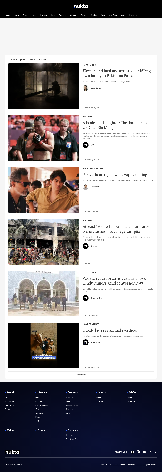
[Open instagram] (138, 452)
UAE (34, 15)
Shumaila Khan (97, 298)
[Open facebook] (132, 452)
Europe (8, 409)
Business (62, 15)
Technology (131, 401)
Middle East (9, 401)
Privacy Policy (10, 465)
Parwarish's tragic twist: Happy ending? (116, 174)
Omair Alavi (95, 187)
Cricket (99, 397)
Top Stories (89, 65)
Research (70, 409)
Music (37, 417)
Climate (130, 397)
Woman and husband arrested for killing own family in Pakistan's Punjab (117, 73)
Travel (37, 409)
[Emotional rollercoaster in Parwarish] (43, 190)
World (103, 15)
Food (37, 397)
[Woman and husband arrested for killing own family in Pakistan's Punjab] (43, 86)
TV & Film (39, 421)
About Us (69, 435)
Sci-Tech (113, 15)
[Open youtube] (144, 452)
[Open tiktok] (149, 452)
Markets (69, 413)
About (19, 465)
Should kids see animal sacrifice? (110, 330)
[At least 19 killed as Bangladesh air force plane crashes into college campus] (43, 241)
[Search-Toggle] (12, 6)
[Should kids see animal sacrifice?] (43, 345)
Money (69, 401)
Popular (26, 15)
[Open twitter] (155, 452)
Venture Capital (72, 405)
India (53, 15)
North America (10, 405)
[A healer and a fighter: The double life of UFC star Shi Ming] (43, 138)
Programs (133, 15)
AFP (92, 145)
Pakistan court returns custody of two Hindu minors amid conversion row (114, 281)
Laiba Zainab (96, 88)
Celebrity (39, 413)
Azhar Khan (95, 342)
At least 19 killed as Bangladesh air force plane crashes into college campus (116, 229)
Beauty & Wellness (42, 405)
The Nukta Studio (73, 439)
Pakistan (43, 15)
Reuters (94, 246)
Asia (6, 397)
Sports (73, 15)
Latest (16, 15)
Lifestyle (83, 15)
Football (99, 401)
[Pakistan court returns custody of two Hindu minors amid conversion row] (43, 293)
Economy (69, 397)
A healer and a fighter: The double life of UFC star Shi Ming (116, 125)
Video (123, 15)
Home (7, 15)
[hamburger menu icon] (6, 6)
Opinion (93, 15)
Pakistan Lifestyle (93, 168)
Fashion (38, 401)
